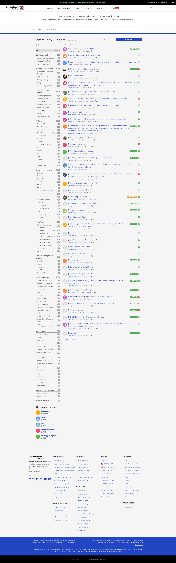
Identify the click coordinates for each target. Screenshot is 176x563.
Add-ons (80, 456)
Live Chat (104, 460)
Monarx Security (83, 467)
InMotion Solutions (107, 487)
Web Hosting (58, 456)
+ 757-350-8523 (108, 464)
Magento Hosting (83, 510)
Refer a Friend (129, 493)
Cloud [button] (77, 8)
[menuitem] (152, 2)
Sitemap (127, 497)
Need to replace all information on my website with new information (98, 119)
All (47, 50)
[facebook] (30, 478)
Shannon (71, 94)
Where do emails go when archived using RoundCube (92, 92)
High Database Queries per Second (84, 137)
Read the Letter (100, 2)
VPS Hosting (58, 474)
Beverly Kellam (73, 78)
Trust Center (129, 507)
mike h (70, 87)
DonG (69, 229)
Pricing (56, 497)
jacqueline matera (74, 133)
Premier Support (106, 470)
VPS (50, 8)
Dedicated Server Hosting (62, 477)
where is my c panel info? (80, 190)
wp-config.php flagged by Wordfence (85, 203)
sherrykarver (72, 153)
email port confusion (78, 217)
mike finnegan (72, 213)
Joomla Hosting (83, 500)
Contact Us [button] (163, 2)
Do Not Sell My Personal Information (108, 542)
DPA (114, 540)
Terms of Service (96, 540)
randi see (71, 147)
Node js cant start (77, 310)
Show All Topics (68, 339)
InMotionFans (46, 411)
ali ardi (70, 169)
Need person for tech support (82, 151)
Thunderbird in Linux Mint (81, 144)
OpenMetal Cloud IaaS (61, 521)
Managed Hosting (107, 490)
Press (126, 477)
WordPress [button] (88, 8)
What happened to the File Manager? (85, 55)
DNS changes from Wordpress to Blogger (87, 317)
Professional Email (84, 470)
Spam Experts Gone (78, 210)
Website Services (83, 474)
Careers (127, 480)
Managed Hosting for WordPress (64, 467)
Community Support (50, 40)
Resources (104, 477)
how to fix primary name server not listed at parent (91, 297)
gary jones (71, 51)
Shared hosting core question (82, 274)
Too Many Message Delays (81, 290)
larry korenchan (73, 263)
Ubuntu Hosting (83, 524)
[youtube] (45, 478)
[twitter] (41, 478)
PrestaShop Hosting (84, 520)
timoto (70, 64)
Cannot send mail (77, 253)
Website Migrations (107, 493)
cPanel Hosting (82, 491)
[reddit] (49, 478)
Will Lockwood (72, 199)
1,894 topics (71, 40)
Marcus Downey (73, 71)
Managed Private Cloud (61, 487)
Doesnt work (75, 260)
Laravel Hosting (83, 504)
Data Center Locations (132, 464)
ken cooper (71, 185)
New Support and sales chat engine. (85, 69)
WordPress (81, 530)
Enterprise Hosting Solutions (63, 484)
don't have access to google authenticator (87, 240)
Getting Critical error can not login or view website (91, 158)
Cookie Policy (80, 551)
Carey (69, 299)
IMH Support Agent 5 (49, 436)
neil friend (71, 108)
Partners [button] (113, 8)
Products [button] (100, 8)
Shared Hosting (59, 461)
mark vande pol (73, 58)
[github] (33, 478)
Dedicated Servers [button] (64, 8)
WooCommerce (83, 527)
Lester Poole (72, 140)
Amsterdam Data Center (132, 474)
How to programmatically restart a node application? (92, 303)
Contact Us (104, 497)
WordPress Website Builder (86, 477)
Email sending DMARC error (81, 267)
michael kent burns (74, 329)
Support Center (106, 474)
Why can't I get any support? (82, 49)
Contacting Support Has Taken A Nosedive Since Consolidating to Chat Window (103, 62)
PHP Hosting (82, 517)
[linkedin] (37, 478)
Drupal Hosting (83, 494)
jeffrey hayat (72, 114)
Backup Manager (83, 464)
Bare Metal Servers (60, 480)
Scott (43, 417)
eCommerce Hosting (84, 497)
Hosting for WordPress (61, 464)
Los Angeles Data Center (132, 467)
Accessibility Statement (125, 540)
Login (172, 2)
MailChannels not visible (80, 247)
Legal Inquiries (138, 540)
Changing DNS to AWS (79, 197)
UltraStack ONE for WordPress (64, 470)
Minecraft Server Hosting (86, 514)
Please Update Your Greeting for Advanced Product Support (95, 105)
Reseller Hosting (59, 490)
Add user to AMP (77, 76)
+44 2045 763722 (108, 467)
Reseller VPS (58, 494)
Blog (126, 483)
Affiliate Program (130, 487)
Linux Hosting (82, 507)
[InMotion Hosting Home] (10, 8)
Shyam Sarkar (72, 121)
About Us (128, 460)
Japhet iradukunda (74, 179)
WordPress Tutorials (107, 483)
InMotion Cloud (59, 510)
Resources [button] (153, 2)
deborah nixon (72, 101)
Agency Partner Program (133, 490)
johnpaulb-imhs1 (47, 430)
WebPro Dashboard (84, 480)
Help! (72, 233)
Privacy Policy (107, 540)
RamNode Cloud (59, 507)
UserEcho (102, 559)
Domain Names (83, 461)
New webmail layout (78, 112)
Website (73, 333)
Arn (42, 424)
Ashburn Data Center (131, 470)
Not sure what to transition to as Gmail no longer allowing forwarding (99, 99)
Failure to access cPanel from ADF (84, 183)
